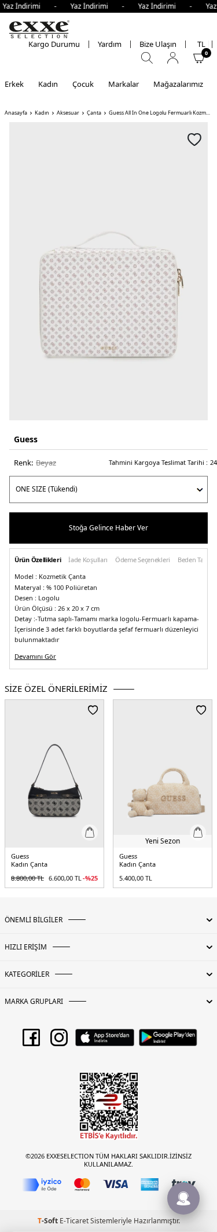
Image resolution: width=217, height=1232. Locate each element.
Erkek (14, 84)
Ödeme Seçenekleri (142, 560)
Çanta (94, 112)
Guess (26, 439)
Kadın (48, 84)
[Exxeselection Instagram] (59, 1041)
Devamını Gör (35, 656)
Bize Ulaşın (157, 44)
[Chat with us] (183, 1198)
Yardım (110, 44)
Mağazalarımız (178, 84)
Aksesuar (68, 112)
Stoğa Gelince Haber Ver (108, 528)
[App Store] (104, 1041)
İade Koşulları (88, 560)
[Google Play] (168, 1041)
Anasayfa (16, 112)
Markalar (123, 84)
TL (201, 44)
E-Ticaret (74, 1221)
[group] (108, 271)
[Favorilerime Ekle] (93, 710)
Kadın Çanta (29, 864)
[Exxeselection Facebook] (31, 1041)
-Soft (49, 1221)
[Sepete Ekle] (90, 832)
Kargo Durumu (54, 44)
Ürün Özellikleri (37, 560)
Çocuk (83, 84)
